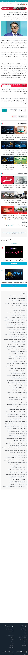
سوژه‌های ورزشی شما (9, 629)
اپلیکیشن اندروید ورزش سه (7, 4)
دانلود (4, 110)
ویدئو (12, 637)
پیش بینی (11, 645)
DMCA (25, 643)
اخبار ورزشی (11, 631)
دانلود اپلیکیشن (24, 629)
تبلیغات (25, 633)
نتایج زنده (11, 641)
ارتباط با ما (25, 631)
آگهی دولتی (24, 645)
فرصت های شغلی (23, 639)
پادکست (11, 633)
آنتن (12, 643)
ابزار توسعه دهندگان (23, 637)
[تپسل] (1, 84)
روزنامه (12, 639)
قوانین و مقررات (10, 225)
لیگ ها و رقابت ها (9, 635)
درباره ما (25, 635)
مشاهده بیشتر (13, 243)
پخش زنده (11, 647)
